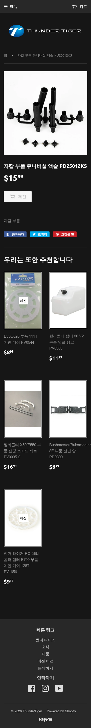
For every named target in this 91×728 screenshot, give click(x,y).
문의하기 (45, 667)
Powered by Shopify (61, 710)
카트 (83, 6)
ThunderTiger (32, 710)
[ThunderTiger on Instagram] (45, 690)
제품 (45, 653)
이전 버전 (45, 660)
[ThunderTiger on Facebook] (31, 690)
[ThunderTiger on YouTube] (59, 690)
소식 (45, 646)
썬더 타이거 (46, 639)
